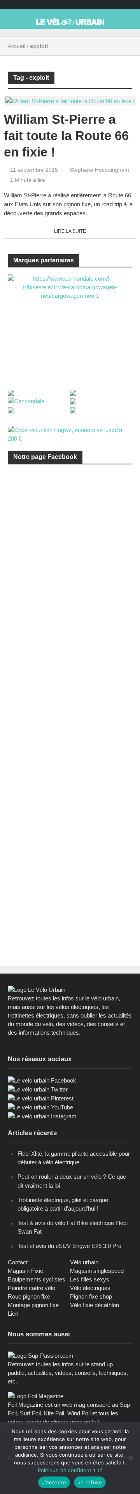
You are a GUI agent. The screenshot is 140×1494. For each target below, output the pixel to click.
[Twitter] (38, 1089)
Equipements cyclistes (36, 1279)
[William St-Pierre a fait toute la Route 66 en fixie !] (70, 100)
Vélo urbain (84, 1262)
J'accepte (54, 1482)
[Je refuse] (130, 1458)
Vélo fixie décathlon (94, 1305)
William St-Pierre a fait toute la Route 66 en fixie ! (66, 135)
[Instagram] (42, 1116)
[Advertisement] (70, 558)
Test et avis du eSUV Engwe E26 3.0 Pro (69, 1246)
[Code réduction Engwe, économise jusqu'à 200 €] (70, 434)
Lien (13, 1313)
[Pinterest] (41, 1098)
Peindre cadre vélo (31, 1288)
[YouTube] (40, 1107)
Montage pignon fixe (33, 1305)
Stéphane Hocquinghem (99, 170)
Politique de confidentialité (70, 1470)
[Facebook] (42, 1080)
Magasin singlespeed (97, 1270)
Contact (18, 1262)
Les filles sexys (89, 1279)
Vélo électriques (90, 1288)
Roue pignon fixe (29, 1296)
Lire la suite (70, 231)
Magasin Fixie (25, 1270)
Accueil (16, 46)
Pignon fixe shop (91, 1296)
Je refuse (90, 1482)
